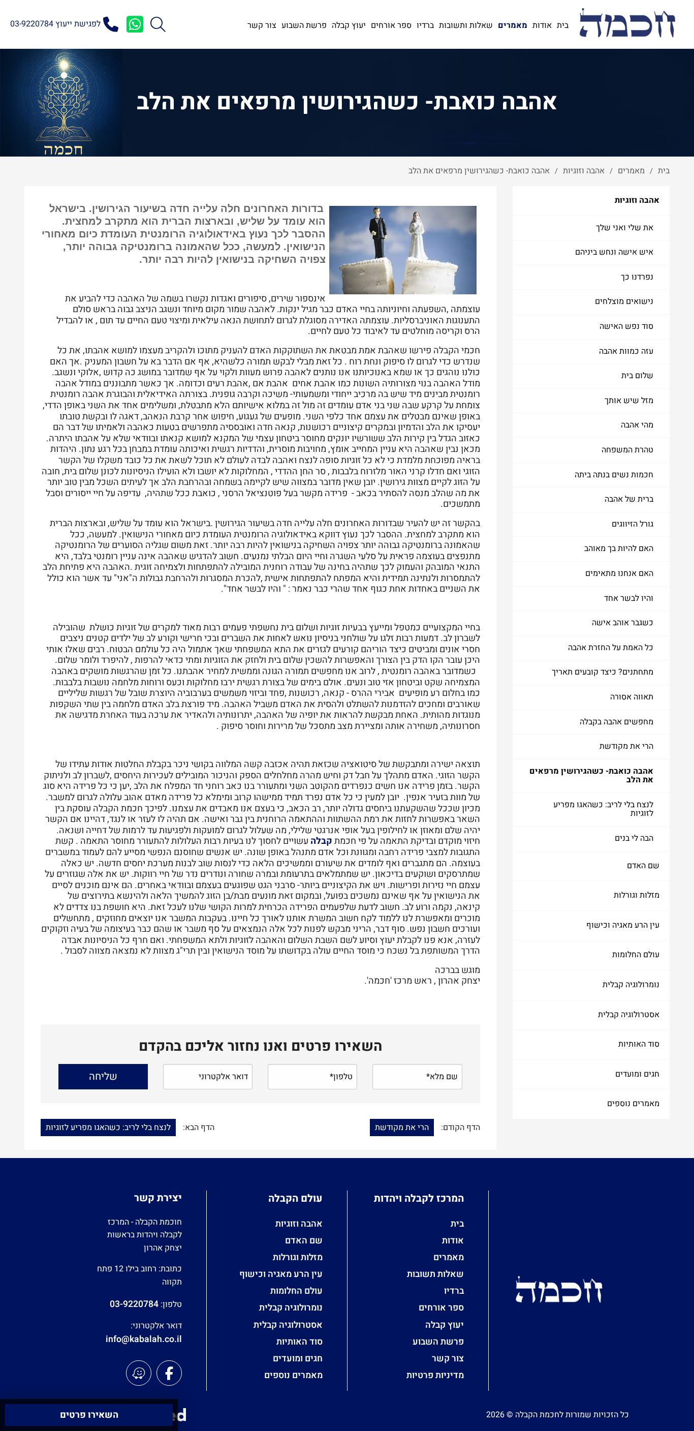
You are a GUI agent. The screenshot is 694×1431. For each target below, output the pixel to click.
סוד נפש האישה (626, 326)
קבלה (321, 841)
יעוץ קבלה (444, 1325)
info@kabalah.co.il (144, 1339)
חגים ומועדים (637, 1074)
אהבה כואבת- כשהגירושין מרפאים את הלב (591, 775)
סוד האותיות (638, 1044)
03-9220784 (134, 1304)
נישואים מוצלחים (624, 301)
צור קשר (448, 1358)
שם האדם (643, 866)
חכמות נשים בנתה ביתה (614, 475)
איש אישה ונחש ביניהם (614, 252)
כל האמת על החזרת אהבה (610, 648)
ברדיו (454, 1291)
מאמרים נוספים (633, 1104)
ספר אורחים (441, 1307)
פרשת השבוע (438, 1341)
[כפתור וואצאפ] (134, 24)
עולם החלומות (635, 955)
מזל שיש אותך (629, 400)
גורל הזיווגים (632, 524)
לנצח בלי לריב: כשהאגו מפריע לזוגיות (603, 809)
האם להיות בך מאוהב (618, 548)
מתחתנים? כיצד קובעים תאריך (602, 672)
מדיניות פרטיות (435, 1375)
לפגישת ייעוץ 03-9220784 (55, 24)
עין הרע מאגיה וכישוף (622, 925)
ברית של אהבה (629, 499)
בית (457, 1223)
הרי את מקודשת (626, 746)
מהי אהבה (637, 425)
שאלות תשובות (435, 1274)
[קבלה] (627, 24)
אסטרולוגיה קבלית (628, 1015)
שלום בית (637, 376)
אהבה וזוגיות (637, 200)
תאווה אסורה (631, 697)
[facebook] (169, 1373)
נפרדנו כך (637, 277)
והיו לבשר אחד (628, 598)
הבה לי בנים (634, 838)
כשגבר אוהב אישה (622, 623)
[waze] (138, 1373)
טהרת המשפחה (627, 450)
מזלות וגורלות (636, 895)
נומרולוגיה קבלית (631, 985)
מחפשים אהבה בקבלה (616, 722)
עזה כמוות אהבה (626, 351)
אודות (453, 1240)
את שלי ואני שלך (624, 228)
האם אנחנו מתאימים (619, 573)
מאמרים (448, 1257)
